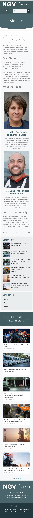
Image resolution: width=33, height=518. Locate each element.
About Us (15, 509)
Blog (5, 303)
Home (6, 299)
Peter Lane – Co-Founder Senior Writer (16, 192)
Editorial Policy (24, 509)
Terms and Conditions (21, 512)
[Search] (28, 11)
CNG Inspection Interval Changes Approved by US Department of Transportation (20, 261)
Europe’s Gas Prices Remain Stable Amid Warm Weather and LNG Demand (20, 285)
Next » (20, 478)
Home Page (7, 509)
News (6, 306)
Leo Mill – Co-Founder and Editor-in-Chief (16, 133)
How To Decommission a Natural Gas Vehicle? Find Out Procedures (20, 269)
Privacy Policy (9, 512)
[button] (6, 10)
